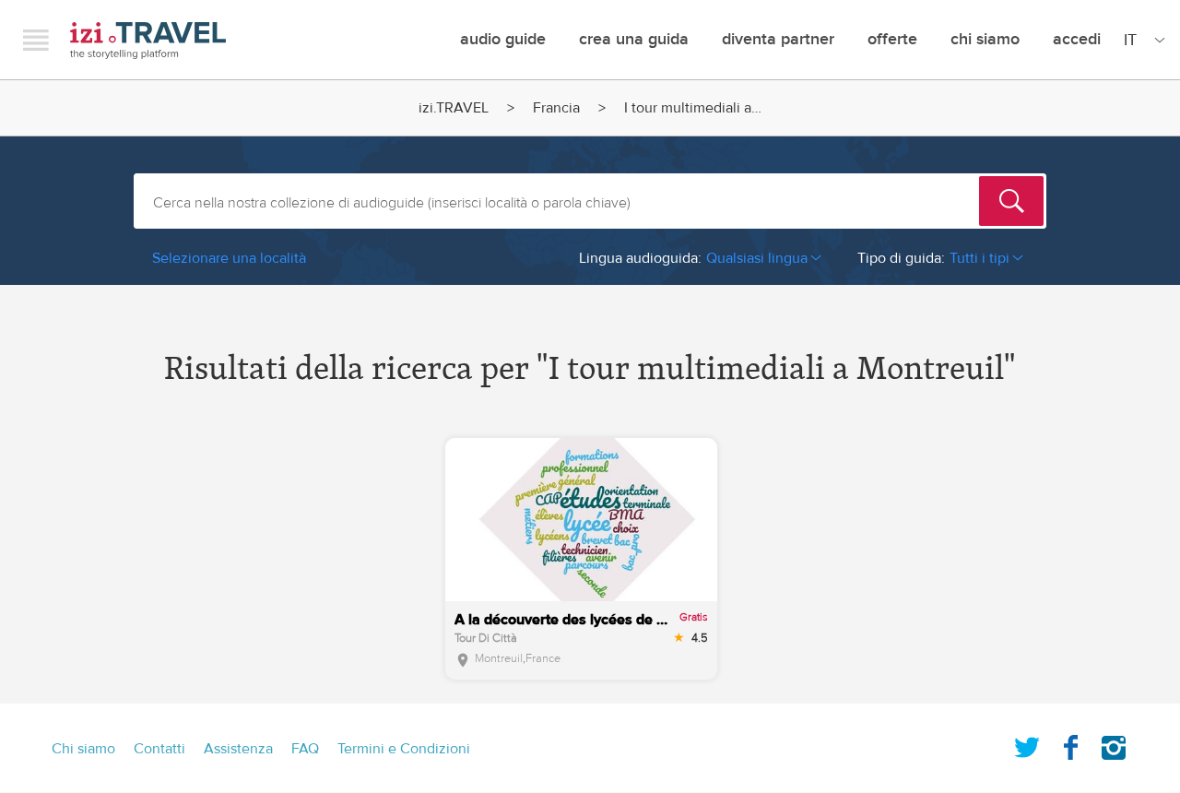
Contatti (159, 749)
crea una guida (634, 39)
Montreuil (499, 658)
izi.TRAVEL (148, 40)
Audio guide (503, 39)
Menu (36, 39)
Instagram (1113, 744)
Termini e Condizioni (403, 749)
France (542, 658)
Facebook (1070, 744)
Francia (556, 108)
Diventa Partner (778, 39)
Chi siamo (985, 39)
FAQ (305, 749)
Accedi (1077, 39)
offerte (892, 39)
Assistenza (238, 749)
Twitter (1027, 744)
